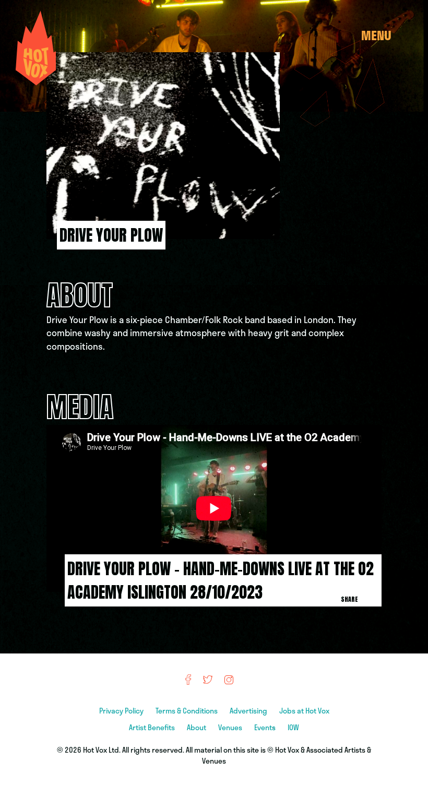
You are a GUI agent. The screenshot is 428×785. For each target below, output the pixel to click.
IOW (293, 727)
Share (349, 599)
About (197, 727)
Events (265, 727)
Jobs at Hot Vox (304, 710)
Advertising (249, 710)
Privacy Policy (122, 710)
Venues (231, 727)
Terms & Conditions (187, 710)
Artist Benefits (152, 727)
